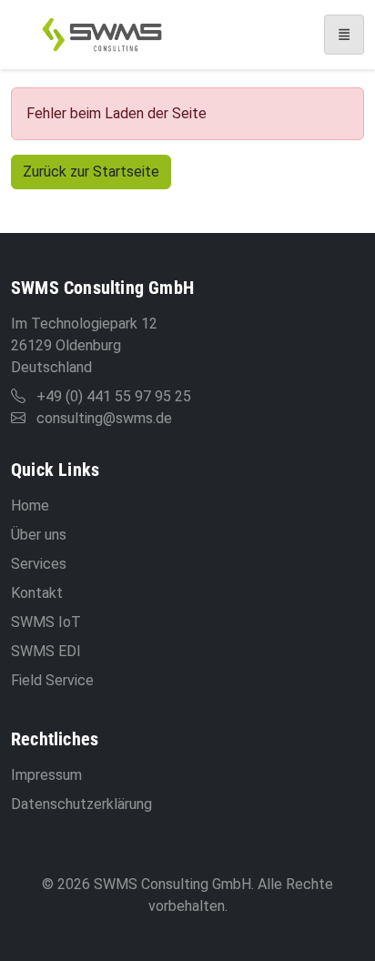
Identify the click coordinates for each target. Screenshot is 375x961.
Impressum (46, 775)
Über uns (38, 534)
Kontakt (37, 593)
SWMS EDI (46, 651)
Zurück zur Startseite (91, 171)
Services (38, 563)
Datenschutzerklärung (81, 804)
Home (30, 505)
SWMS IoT (46, 622)
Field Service (52, 680)
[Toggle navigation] (344, 35)
